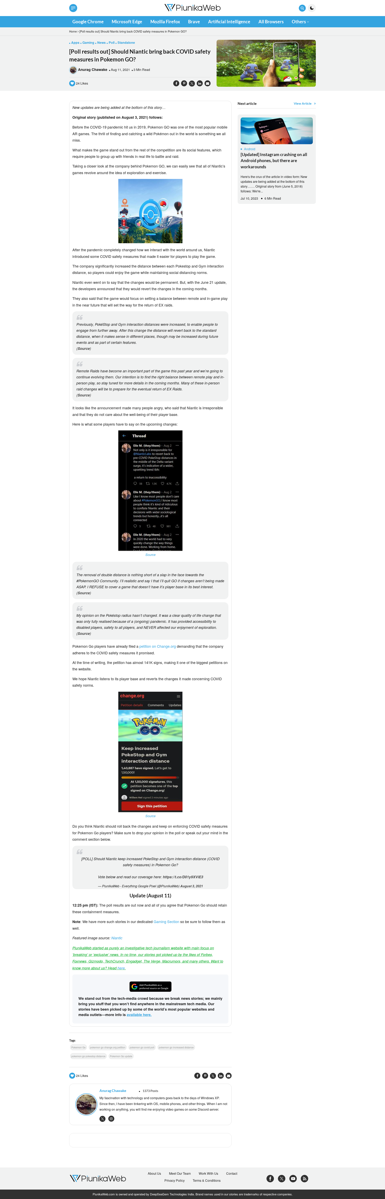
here (121, 967)
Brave (194, 21)
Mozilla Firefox (165, 21)
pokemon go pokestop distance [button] (88, 1056)
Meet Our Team (180, 1173)
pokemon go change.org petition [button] (107, 1047)
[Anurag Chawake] (85, 1104)
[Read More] (277, 130)
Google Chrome (88, 21)
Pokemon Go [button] (78, 1047)
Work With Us (208, 1173)
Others (299, 21)
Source (84, 348)
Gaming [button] (88, 42)
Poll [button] (111, 42)
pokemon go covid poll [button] (142, 1047)
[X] (281, 1178)
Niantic (116, 937)
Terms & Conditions (207, 1181)
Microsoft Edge (127, 21)
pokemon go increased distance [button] (176, 1047)
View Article (303, 103)
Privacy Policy (174, 1181)
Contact (231, 1173)
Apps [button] (75, 42)
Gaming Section (166, 921)
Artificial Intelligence (229, 21)
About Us (154, 1173)
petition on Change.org (157, 646)
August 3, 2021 (191, 886)
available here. (139, 1014)
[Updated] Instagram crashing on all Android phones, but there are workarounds (274, 160)
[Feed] (304, 1178)
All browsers (271, 21)
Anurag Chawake (92, 69)
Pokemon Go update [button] (121, 1056)
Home (73, 31)
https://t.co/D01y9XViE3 (183, 876)
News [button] (101, 42)
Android (249, 149)
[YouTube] (293, 1178)
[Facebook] (270, 1178)
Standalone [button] (126, 42)
